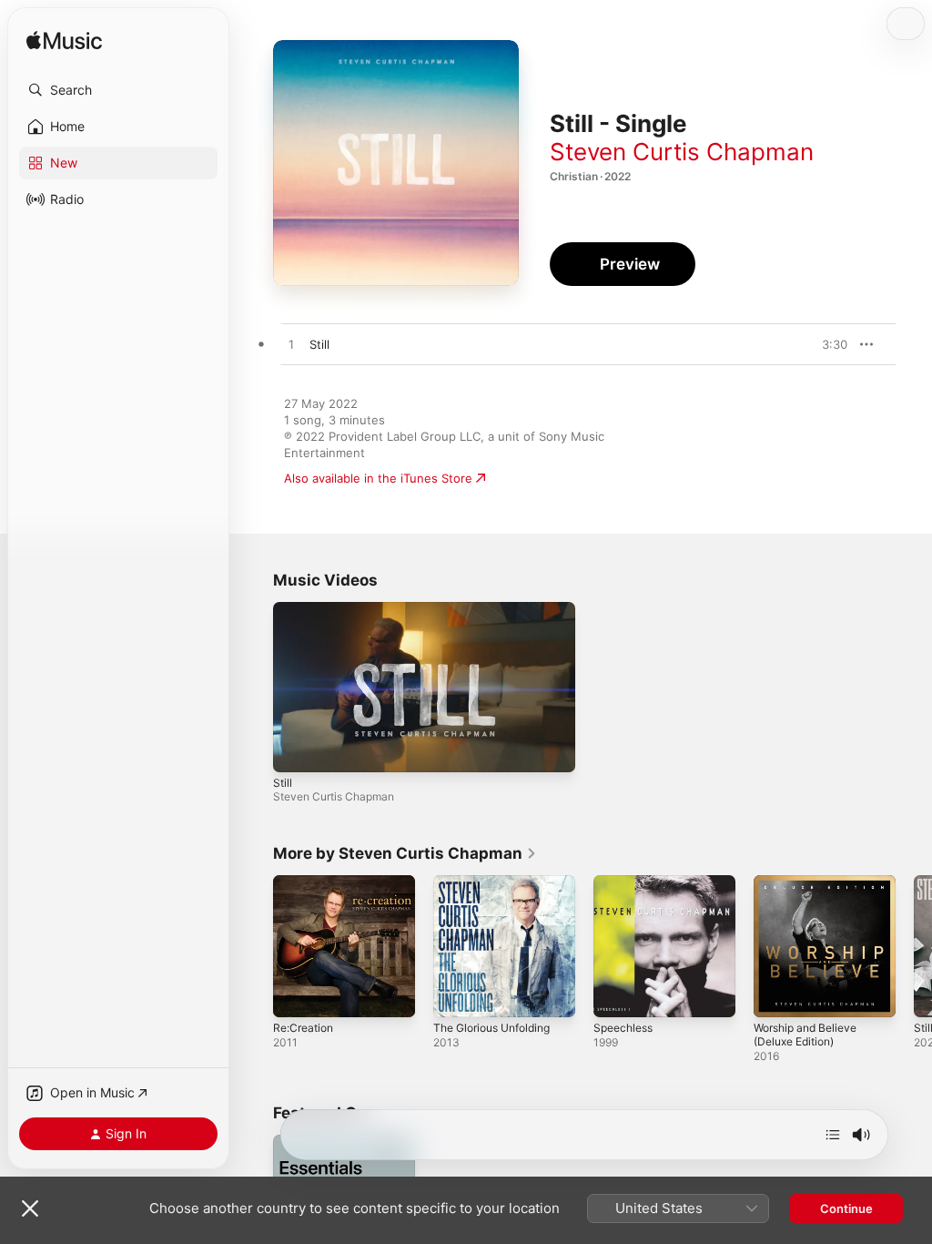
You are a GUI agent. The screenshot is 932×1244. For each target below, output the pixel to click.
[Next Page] (914, 946)
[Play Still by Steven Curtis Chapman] (291, 345)
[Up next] (833, 1134)
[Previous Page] (255, 946)
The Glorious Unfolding (491, 1028)
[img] (64, 41)
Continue (846, 1208)
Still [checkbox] (319, 344)
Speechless (623, 1028)
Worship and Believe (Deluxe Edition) (805, 1034)
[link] (405, 853)
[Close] (30, 1208)
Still (282, 783)
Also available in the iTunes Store (378, 478)
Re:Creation (303, 1028)
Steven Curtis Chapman (682, 152)
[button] (118, 90)
